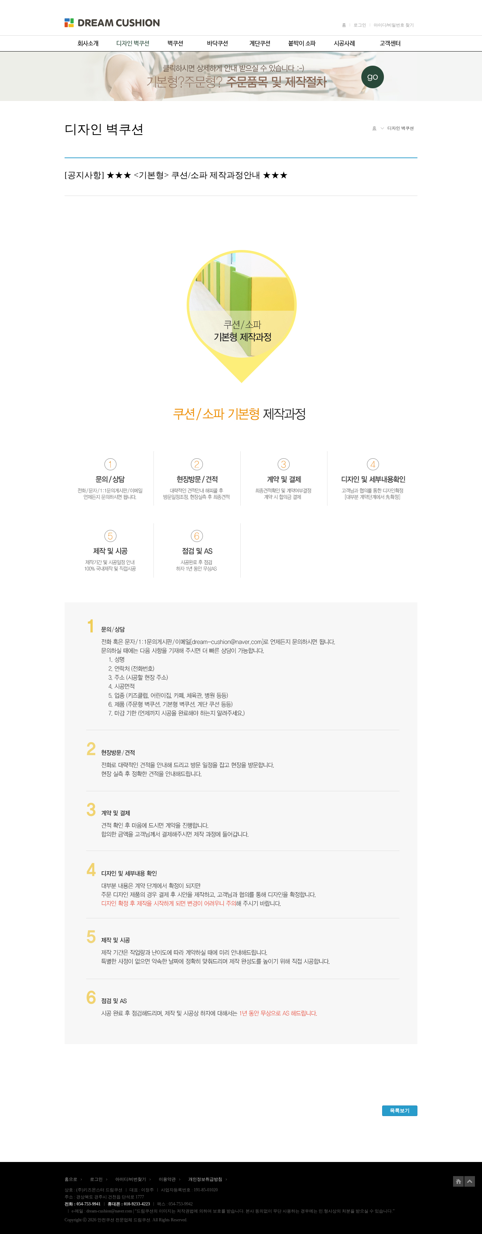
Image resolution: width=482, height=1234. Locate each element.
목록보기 (400, 1110)
